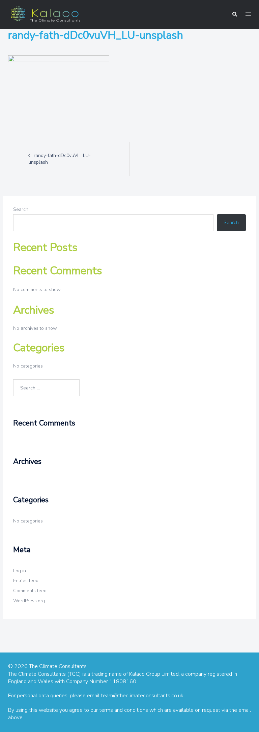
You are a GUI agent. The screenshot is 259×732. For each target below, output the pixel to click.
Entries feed (25, 580)
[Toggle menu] (248, 14)
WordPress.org (29, 601)
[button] (234, 14)
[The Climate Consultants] (45, 14)
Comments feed (30, 590)
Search (20, 209)
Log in (19, 571)
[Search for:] (46, 387)
